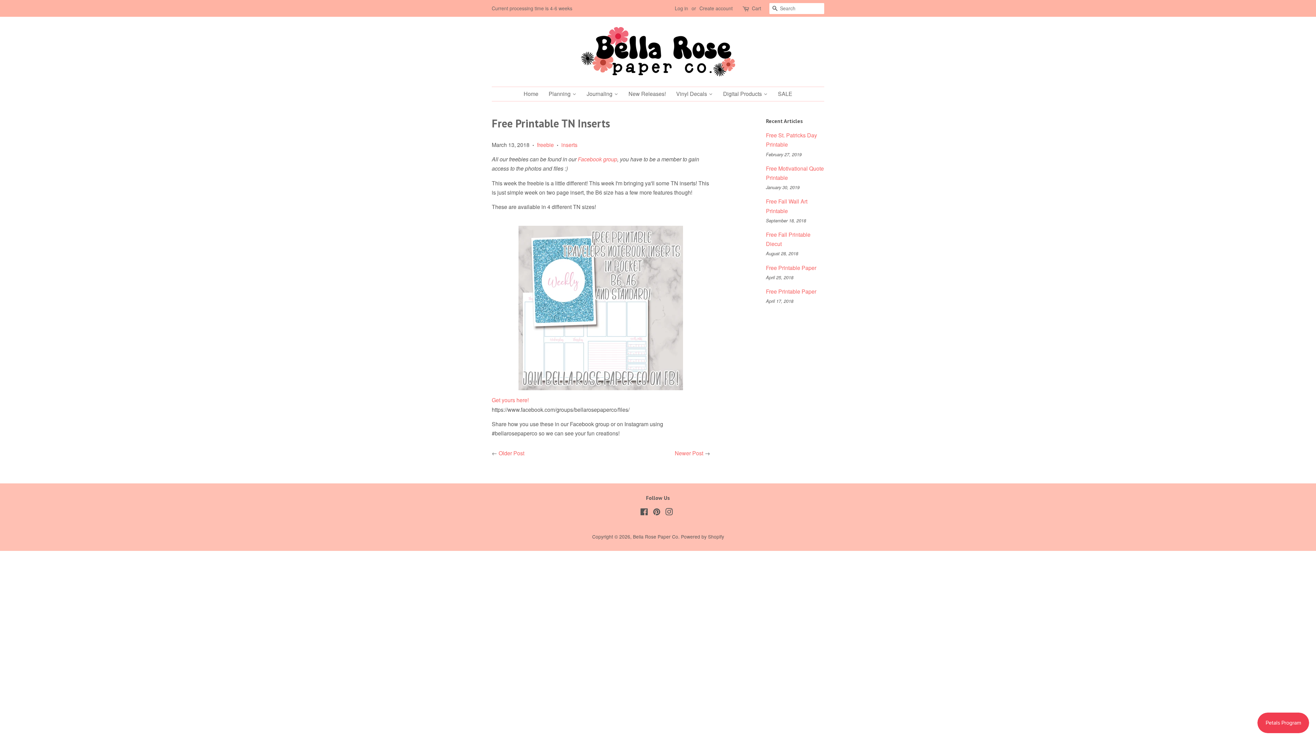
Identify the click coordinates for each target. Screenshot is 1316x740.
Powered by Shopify (702, 536)
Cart (756, 8)
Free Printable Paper (791, 268)
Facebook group (597, 159)
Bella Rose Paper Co (655, 536)
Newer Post (689, 453)
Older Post (511, 453)
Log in (681, 8)
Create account (716, 8)
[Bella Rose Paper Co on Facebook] (644, 512)
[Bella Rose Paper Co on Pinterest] (656, 512)
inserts (569, 145)
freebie (545, 145)
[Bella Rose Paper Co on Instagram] (669, 512)
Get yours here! (510, 400)
